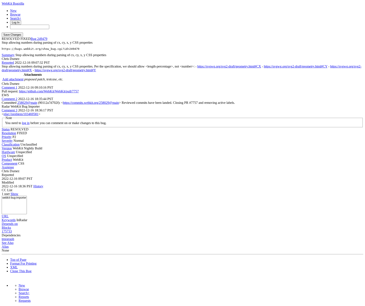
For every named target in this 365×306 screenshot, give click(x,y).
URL (5, 216)
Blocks (6, 227)
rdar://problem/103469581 (21, 114)
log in (26, 123)
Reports (24, 297)
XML (14, 267)
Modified (8, 182)
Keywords (9, 220)
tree (4, 239)
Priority (7, 137)
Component (9, 163)
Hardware (8, 152)
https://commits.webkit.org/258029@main (91, 102)
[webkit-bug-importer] (14, 198)
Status (6, 129)
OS (4, 156)
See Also (8, 243)
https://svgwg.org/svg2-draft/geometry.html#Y (65, 70)
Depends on (10, 224)
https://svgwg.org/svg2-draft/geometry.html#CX (229, 66)
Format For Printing (23, 263)
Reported (8, 62)
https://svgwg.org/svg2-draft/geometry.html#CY (295, 66)
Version (7, 148)
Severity (7, 140)
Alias (5, 246)
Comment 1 (9, 87)
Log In (15, 22)
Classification (11, 144)
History (38, 186)
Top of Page (18, 259)
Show (14, 194)
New (13, 10)
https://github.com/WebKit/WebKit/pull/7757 (49, 91)
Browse (15, 14)
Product (7, 159)
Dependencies (11, 235)
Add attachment (12, 79)
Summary (8, 55)
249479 (42, 39)
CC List (7, 190)
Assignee (8, 167)
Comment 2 (9, 99)
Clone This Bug (20, 271)
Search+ (15, 18)
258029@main (27, 102)
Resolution (9, 133)
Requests (25, 300)
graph (10, 239)
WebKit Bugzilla (13, 3)
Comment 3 (9, 110)
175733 (7, 231)
